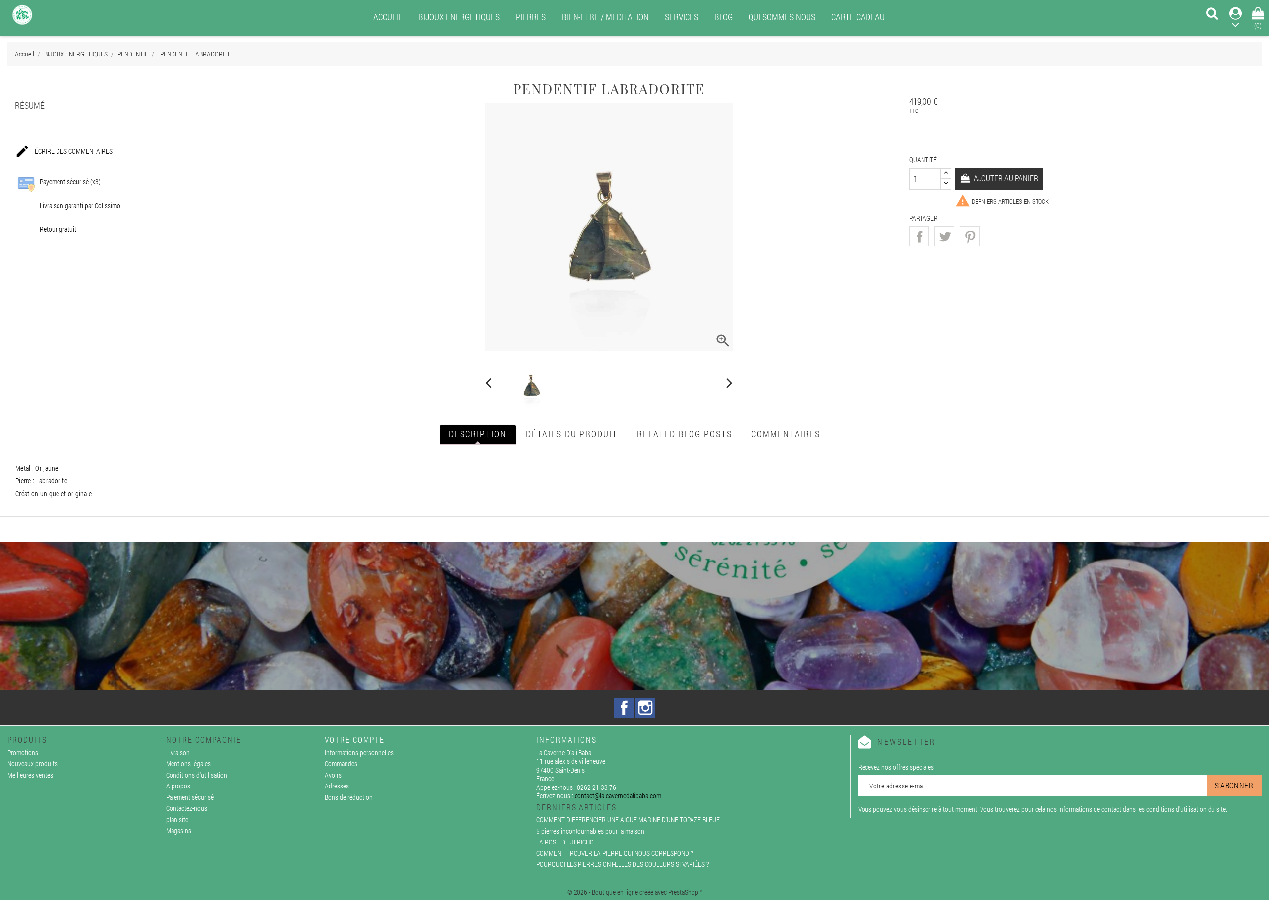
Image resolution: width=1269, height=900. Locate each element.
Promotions (22, 752)
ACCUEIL (388, 17)
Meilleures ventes (30, 775)
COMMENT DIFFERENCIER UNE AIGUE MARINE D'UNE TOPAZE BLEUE (628, 819)
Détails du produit (572, 434)
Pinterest (969, 236)
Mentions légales (188, 763)
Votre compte (355, 739)
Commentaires (785, 434)
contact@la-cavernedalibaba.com (618, 795)
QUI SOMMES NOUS (782, 17)
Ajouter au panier (1005, 178)
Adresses (337, 785)
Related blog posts (684, 434)
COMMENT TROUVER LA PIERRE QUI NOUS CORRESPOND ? (614, 853)
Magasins (178, 830)
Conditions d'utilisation (196, 775)
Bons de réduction (349, 797)
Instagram (645, 708)
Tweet (944, 236)
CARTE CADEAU (858, 17)
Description (478, 434)
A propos (178, 785)
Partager (919, 236)
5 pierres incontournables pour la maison (590, 831)
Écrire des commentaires (64, 151)
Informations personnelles (359, 752)
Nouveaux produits (32, 763)
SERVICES (681, 17)
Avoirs (333, 775)
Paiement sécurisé (190, 797)
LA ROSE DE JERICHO (565, 841)
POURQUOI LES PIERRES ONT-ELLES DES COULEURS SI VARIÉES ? (622, 864)
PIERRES (531, 17)
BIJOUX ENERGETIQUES (459, 17)
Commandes (341, 763)
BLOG (723, 17)
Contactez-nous (186, 808)
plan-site (177, 819)
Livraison (178, 752)
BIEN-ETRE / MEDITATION (605, 17)
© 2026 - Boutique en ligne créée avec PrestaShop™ (634, 892)
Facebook (624, 708)
